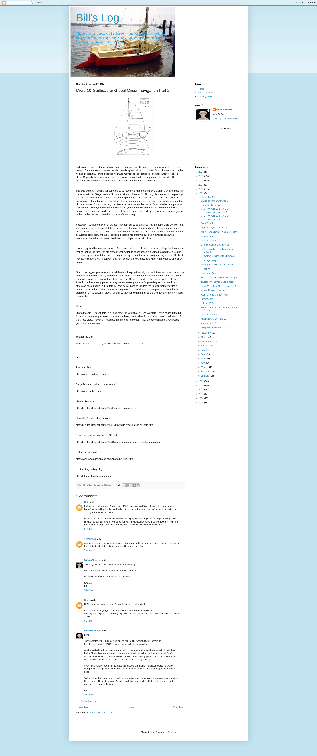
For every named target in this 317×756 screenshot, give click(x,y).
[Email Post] (117, 485)
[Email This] (124, 485)
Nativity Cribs (207, 236)
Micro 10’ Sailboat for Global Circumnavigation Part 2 (215, 210)
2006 (201, 398)
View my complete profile (225, 118)
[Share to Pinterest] (138, 485)
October (205, 337)
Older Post (178, 707)
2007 (201, 394)
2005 (201, 402)
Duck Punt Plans (209, 314)
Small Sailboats (206, 92)
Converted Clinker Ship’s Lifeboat (217, 256)
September (207, 341)
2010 (201, 381)
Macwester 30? (208, 323)
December (206, 197)
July (203, 350)
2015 (201, 176)
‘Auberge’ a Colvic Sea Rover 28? (218, 264)
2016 (201, 172)
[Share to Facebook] (134, 485)
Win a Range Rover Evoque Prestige (219, 232)
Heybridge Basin (209, 273)
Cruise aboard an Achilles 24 (215, 201)
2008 (201, 389)
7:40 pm (88, 550)
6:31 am (88, 621)
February (206, 371)
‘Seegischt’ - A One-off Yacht (215, 327)
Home (131, 707)
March (204, 367)
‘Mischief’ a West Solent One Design (219, 277)
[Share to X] (131, 485)
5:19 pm (88, 529)
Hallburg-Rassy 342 (211, 260)
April (203, 363)
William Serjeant (92, 560)
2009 (201, 385)
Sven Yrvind (207, 223)
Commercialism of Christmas (215, 245)
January (205, 376)
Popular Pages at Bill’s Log (214, 227)
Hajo (86, 502)
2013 (201, 184)
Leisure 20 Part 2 (209, 303)
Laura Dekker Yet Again (212, 205)
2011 (201, 193)
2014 (201, 180)
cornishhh (89, 539)
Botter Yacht (207, 299)
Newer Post (82, 707)
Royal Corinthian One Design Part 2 (218, 286)
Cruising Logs (205, 96)
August (205, 345)
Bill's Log (97, 18)
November (206, 333)
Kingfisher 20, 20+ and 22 (213, 319)
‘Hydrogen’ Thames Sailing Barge (217, 282)
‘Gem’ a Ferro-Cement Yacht (215, 295)
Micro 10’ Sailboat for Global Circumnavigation (215, 217)
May (203, 358)
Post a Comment (89, 701)
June (204, 354)
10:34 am (89, 694)
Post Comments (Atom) (101, 712)
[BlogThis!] (127, 485)
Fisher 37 (205, 269)
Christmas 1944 (208, 240)
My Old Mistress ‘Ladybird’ (214, 290)
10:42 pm (89, 590)
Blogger (172, 732)
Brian (87, 600)
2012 (201, 189)
